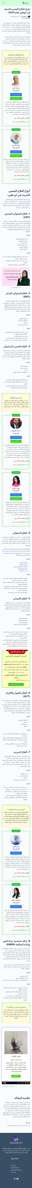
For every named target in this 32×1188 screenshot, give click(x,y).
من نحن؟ (13, 1172)
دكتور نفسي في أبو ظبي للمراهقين (12, 553)
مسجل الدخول (18, 1125)
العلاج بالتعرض (23, 562)
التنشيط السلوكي (22, 568)
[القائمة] (3, 3)
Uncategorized (26, 18)
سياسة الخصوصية (16, 1170)
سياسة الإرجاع (15, 1167)
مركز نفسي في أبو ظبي (13, 966)
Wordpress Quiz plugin (9, 1086)
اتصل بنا (13, 1165)
